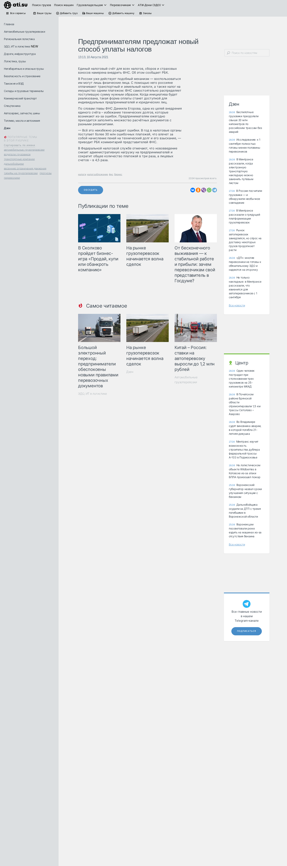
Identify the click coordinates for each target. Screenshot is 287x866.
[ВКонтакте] (192, 190)
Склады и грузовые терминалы (24, 91)
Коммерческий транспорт (20, 98)
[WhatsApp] (209, 190)
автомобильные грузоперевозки (24, 149)
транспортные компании (19, 159)
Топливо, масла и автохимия (22, 120)
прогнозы (46, 173)
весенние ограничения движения (25, 168)
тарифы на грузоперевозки (21, 173)
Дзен (7, 128)
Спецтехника (12, 105)
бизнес (118, 174)
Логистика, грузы (15, 61)
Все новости (237, 305)
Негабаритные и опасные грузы (24, 68)
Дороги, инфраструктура (20, 53)
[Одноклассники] (198, 190)
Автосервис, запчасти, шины (22, 113)
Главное (9, 24)
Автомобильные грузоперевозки (24, 31)
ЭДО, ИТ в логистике (17, 46)
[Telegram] (214, 190)
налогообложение (97, 174)
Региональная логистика (19, 39)
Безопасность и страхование (22, 76)
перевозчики (12, 177)
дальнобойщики (14, 163)
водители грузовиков (17, 154)
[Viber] (203, 190)
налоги (82, 174)
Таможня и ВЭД (14, 83)
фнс (111, 174)
